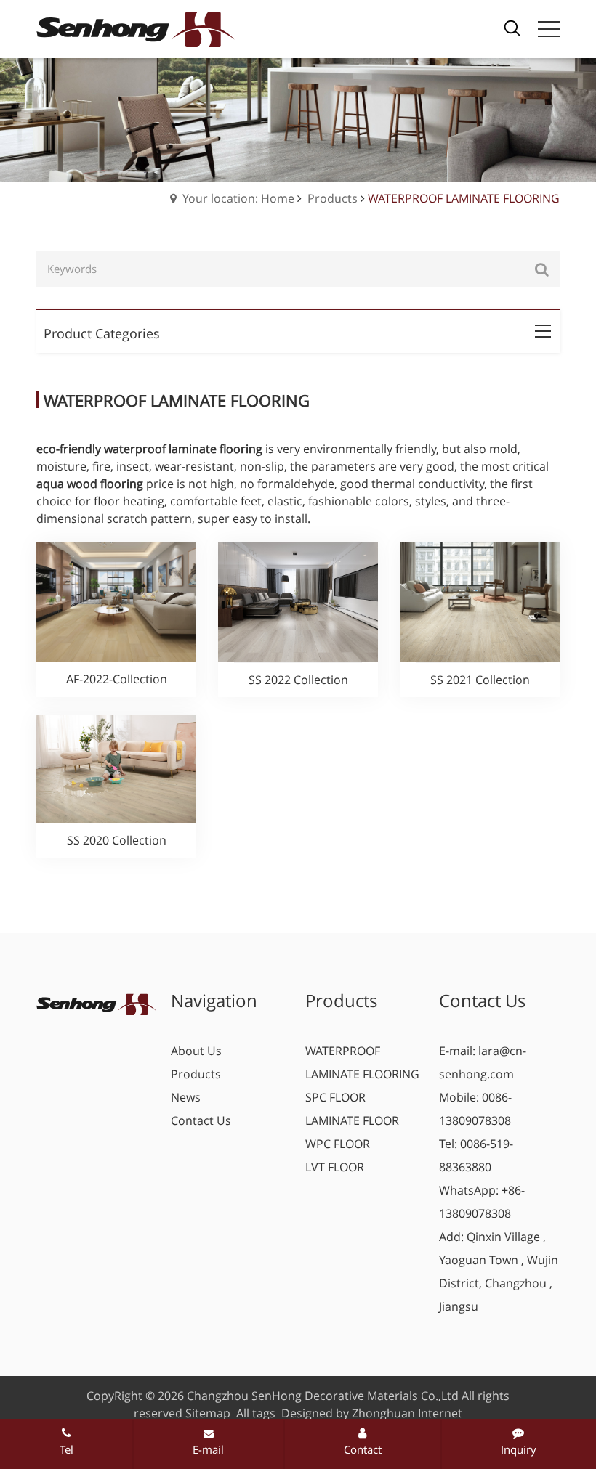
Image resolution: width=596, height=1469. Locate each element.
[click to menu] (549, 29)
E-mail (208, 1449)
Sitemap (207, 1413)
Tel (66, 1449)
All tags (255, 1413)
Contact (363, 1449)
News (186, 1097)
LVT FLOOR (334, 1167)
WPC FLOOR (337, 1144)
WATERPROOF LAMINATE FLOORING (362, 1062)
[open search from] (512, 27)
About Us (196, 1051)
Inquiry (518, 1449)
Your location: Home (238, 198)
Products (332, 198)
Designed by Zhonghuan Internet (371, 1413)
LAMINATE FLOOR (352, 1120)
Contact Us (201, 1120)
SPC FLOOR (335, 1097)
